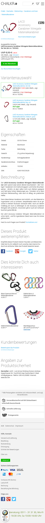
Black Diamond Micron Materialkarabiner (9, 295)
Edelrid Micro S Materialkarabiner (30, 295)
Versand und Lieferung (9, 438)
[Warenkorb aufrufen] (37, 4)
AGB (2, 426)
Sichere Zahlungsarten (9, 466)
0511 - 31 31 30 (28, 512)
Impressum (19, 426)
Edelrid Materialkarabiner (9, 327)
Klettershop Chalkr (9, 4)
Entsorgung (5, 447)
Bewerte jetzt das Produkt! (10, 348)
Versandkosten (22, 395)
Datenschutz (9, 426)
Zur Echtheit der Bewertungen (7, 38)
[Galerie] (8, 35)
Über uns (4, 454)
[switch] (5, 519)
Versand (15, 55)
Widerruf (6, 460)
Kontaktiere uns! (31, 222)
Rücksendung (5, 444)
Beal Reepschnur (30, 328)
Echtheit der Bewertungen (10, 449)
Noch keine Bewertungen (27, 37)
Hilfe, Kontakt (6, 434)
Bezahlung (4, 441)
